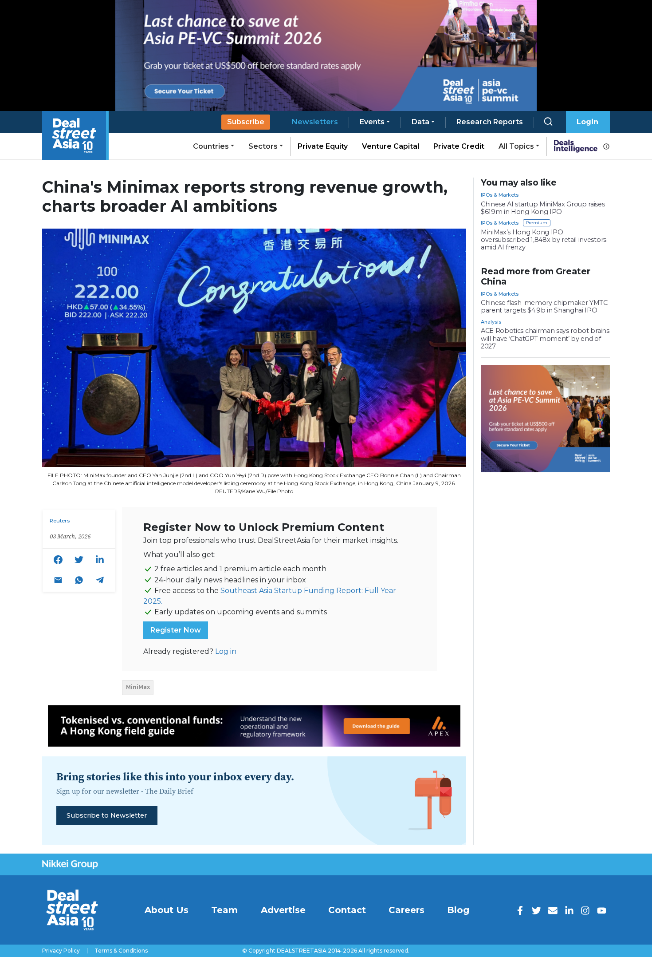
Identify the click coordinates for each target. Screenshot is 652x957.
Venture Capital (390, 146)
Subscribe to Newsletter (107, 815)
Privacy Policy (61, 950)
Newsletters (315, 122)
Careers (406, 910)
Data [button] (420, 122)
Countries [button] (211, 146)
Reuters (60, 521)
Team (224, 910)
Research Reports (489, 122)
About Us (167, 910)
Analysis (491, 322)
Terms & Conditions (121, 950)
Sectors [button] (263, 146)
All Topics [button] (516, 146)
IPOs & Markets (499, 195)
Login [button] (587, 122)
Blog (458, 910)
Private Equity (323, 146)
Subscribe (245, 122)
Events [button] (372, 122)
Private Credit (458, 146)
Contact (347, 910)
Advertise (283, 910)
